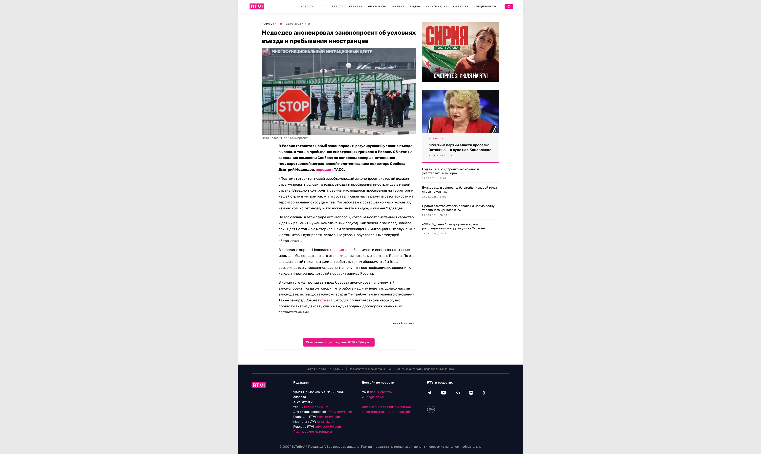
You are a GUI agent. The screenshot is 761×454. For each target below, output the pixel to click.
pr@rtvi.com (326, 422)
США (323, 6)
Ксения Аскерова (402, 323)
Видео (415, 6)
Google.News (374, 397)
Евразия (356, 6)
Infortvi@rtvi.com (339, 412)
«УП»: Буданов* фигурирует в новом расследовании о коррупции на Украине (453, 226)
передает (324, 169)
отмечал (327, 300)
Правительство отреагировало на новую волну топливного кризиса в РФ (458, 208)
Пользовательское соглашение (370, 369)
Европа (338, 6)
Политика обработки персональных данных (425, 369)
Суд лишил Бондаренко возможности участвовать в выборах (451, 171)
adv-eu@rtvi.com (328, 426)
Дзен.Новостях (381, 392)
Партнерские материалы (312, 431)
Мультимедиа (436, 6)
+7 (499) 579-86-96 (314, 407)
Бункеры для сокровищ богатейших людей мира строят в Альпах (459, 189)
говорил (337, 250)
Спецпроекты (485, 6)
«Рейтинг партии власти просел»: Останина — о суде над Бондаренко (459, 147)
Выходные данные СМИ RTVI (325, 369)
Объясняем (377, 6)
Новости (307, 6)
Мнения (398, 6)
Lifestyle (461, 6)
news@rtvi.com (328, 417)
